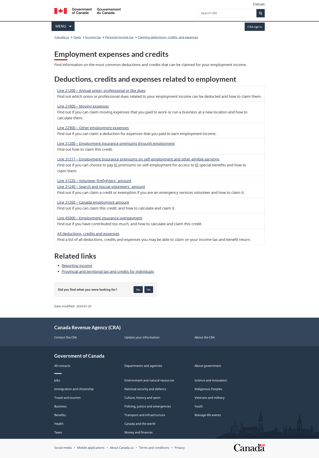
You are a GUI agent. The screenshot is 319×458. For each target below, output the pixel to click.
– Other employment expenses (93, 127)
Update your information (142, 337)
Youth (199, 406)
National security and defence (145, 389)
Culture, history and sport (142, 398)
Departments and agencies (143, 366)
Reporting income (77, 265)
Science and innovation (211, 380)
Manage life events (208, 415)
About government (208, 366)
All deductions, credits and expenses (88, 233)
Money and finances (138, 432)
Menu (61, 26)
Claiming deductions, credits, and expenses (168, 37)
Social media (63, 448)
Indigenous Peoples (208, 389)
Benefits (60, 415)
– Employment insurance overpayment (99, 217)
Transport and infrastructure (144, 415)
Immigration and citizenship (74, 389)
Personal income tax (119, 37)
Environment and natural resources (149, 380)
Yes (138, 289)
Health (59, 424)
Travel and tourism (67, 398)
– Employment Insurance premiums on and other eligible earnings (138, 159)
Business (60, 406)
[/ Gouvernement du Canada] (87, 11)
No (149, 289)
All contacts (62, 366)
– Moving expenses (83, 106)
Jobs (57, 380)
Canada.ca (62, 37)
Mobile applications (90, 448)
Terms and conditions (154, 448)
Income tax (93, 37)
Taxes (77, 37)
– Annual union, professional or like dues (101, 90)
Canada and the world (139, 424)
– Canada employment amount (93, 202)
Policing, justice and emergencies (147, 406)
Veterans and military (209, 398)
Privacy (180, 448)
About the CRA (205, 337)
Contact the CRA (65, 337)
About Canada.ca (121, 448)
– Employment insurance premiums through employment (116, 143)
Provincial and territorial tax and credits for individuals (108, 271)
